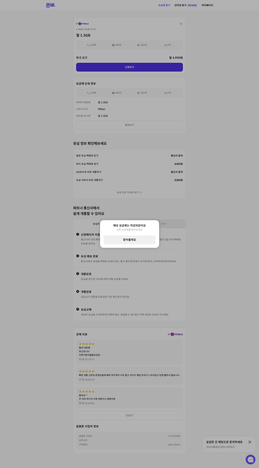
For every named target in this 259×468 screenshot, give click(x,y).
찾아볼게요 (129, 240)
